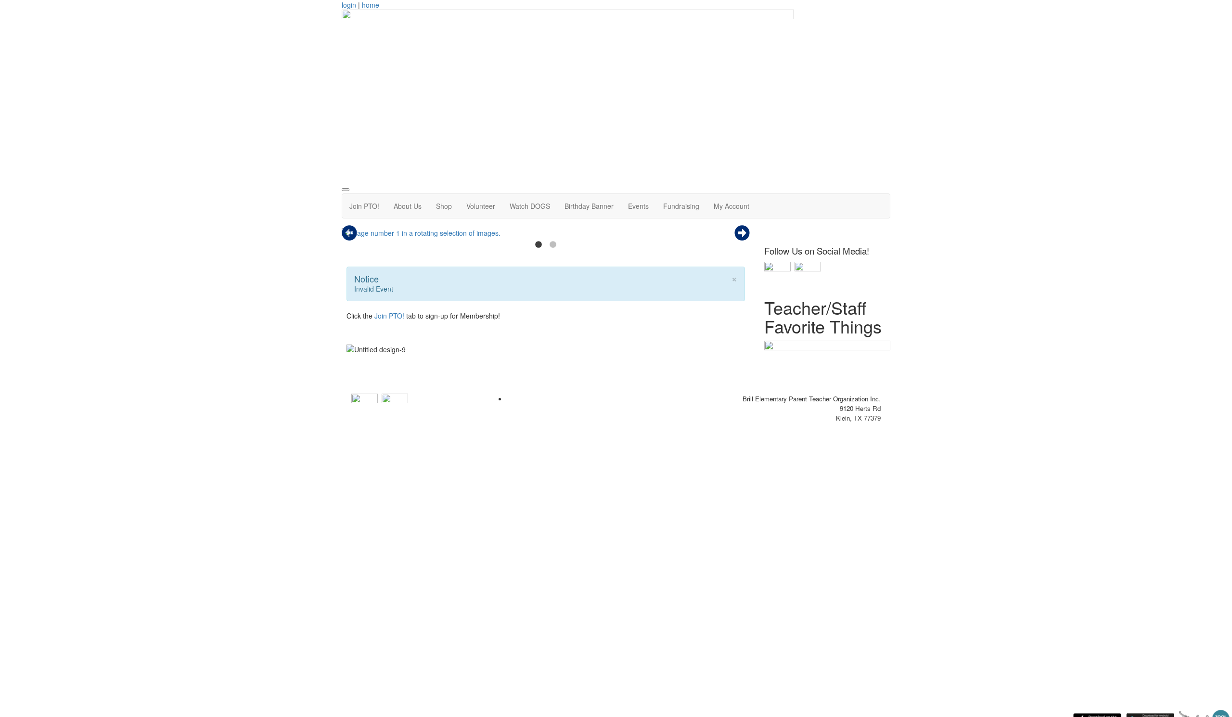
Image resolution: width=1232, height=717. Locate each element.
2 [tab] (553, 245)
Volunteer (480, 206)
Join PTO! (364, 206)
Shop (444, 206)
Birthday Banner (589, 206)
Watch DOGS (530, 206)
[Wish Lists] (827, 363)
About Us (408, 206)
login (349, 5)
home (370, 5)
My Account (731, 206)
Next (742, 233)
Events (638, 206)
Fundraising (681, 206)
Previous (349, 233)
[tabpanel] (546, 233)
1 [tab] (538, 245)
